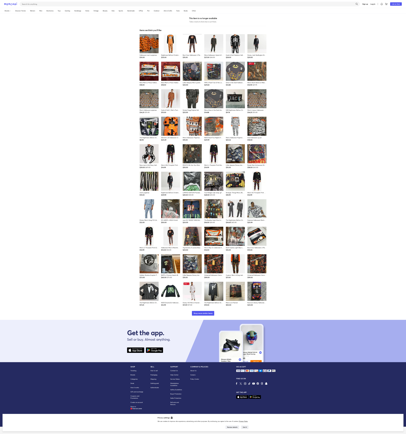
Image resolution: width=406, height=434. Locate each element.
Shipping (153, 379)
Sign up (365, 4)
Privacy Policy (243, 421)
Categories (134, 379)
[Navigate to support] (238, 371)
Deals (132, 383)
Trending (133, 371)
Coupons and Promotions (134, 397)
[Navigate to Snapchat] (266, 383)
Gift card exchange (136, 392)
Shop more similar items (203, 313)
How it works (134, 387)
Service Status (175, 379)
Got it (245, 427)
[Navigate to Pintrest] (258, 383)
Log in (372, 4)
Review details (232, 427)
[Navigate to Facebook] (237, 383)
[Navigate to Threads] (262, 383)
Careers (192, 375)
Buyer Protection (175, 394)
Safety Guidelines (176, 390)
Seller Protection (175, 398)
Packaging (153, 375)
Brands (132, 375)
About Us (193, 371)
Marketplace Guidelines (174, 384)
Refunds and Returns (174, 403)
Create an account (136, 402)
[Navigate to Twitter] (241, 383)
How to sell (154, 371)
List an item (396, 4)
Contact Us (174, 371)
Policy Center (194, 379)
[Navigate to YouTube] (253, 383)
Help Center (174, 375)
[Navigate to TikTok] (249, 383)
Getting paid (154, 383)
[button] (382, 4)
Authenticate (154, 387)
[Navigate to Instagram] (245, 383)
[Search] (357, 4)
